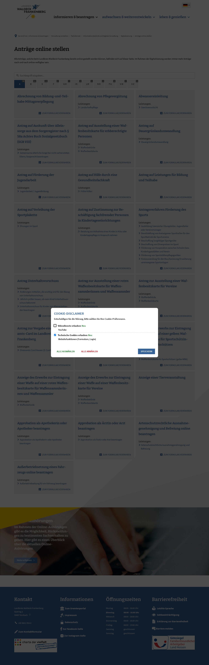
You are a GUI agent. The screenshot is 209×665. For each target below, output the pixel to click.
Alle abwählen (89, 351)
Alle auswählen (66, 351)
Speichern (146, 351)
